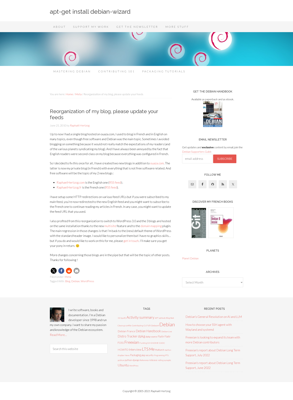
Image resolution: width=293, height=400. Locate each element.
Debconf (155, 325)
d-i (149, 325)
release (153, 360)
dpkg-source (151, 336)
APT (157, 318)
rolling (160, 360)
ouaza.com (157, 163)
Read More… (58, 335)
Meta (68, 276)
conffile (128, 325)
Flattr (161, 336)
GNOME (154, 343)
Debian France (126, 331)
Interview (135, 349)
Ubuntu (123, 365)
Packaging (135, 355)
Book (172, 318)
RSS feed (115, 182)
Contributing (137, 325)
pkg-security (147, 355)
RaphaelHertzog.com (71, 182)
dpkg (141, 336)
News (127, 355)
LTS (145, 348)
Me (152, 349)
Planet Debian (190, 258)
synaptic (167, 360)
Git (148, 343)
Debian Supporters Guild (196, 151)
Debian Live (166, 331)
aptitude (162, 318)
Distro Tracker (127, 336)
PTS (167, 355)
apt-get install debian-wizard (90, 11)
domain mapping (151, 226)
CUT (146, 325)
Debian (75, 281)
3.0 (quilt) (122, 318)
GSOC (162, 343)
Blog (67, 281)
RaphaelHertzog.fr (69, 187)
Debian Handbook (148, 331)
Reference (144, 360)
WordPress (87, 281)
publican (121, 360)
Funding (143, 343)
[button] (54, 271)
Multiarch (159, 349)
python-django (132, 360)
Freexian (131, 342)
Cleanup (121, 325)
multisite (110, 226)
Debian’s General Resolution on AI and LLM (213, 317)
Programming (159, 355)
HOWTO (123, 349)
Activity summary (140, 317)
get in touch (131, 241)
